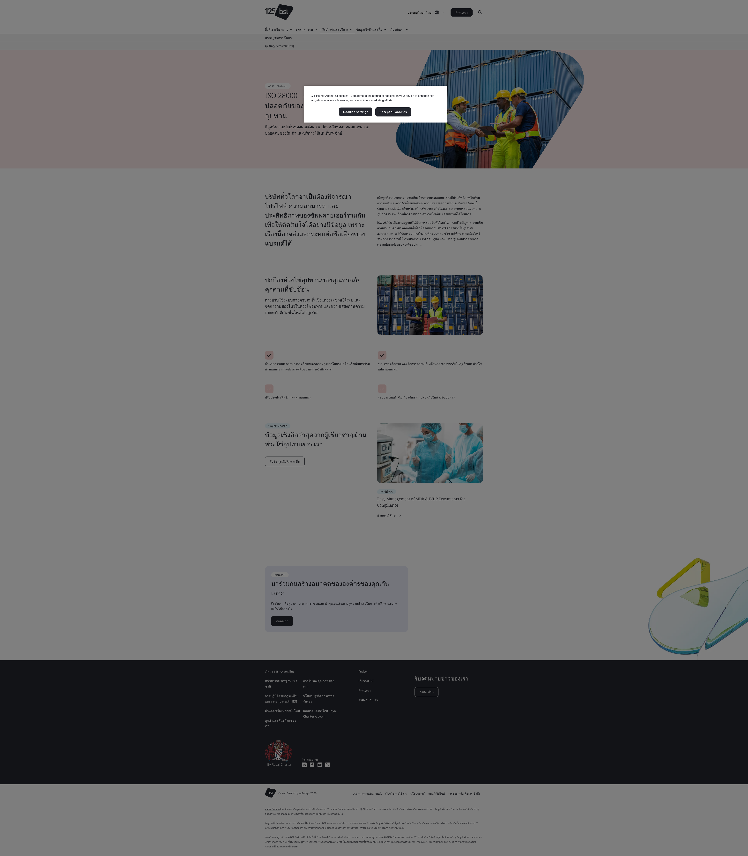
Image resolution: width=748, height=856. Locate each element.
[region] (375, 104)
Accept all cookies (393, 112)
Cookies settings (355, 112)
